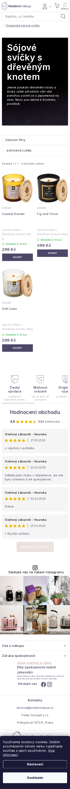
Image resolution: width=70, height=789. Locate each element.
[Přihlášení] (46, 6)
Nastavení (35, 764)
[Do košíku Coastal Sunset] (17, 257)
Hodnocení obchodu (35, 412)
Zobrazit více (35, 547)
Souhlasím (35, 778)
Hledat (63, 16)
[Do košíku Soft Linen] (17, 348)
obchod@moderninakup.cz (35, 707)
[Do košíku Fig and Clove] (52, 253)
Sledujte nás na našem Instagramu (36, 572)
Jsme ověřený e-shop (34, 663)
